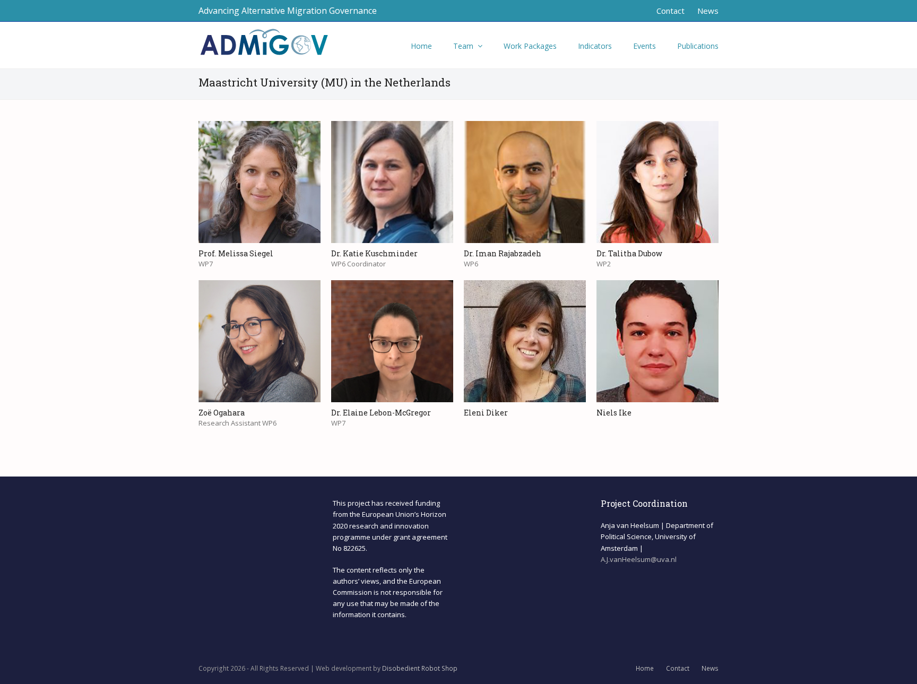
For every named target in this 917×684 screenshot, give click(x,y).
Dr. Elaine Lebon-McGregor (381, 413)
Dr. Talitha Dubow (629, 253)
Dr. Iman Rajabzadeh (502, 253)
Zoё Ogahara (221, 413)
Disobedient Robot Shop (419, 668)
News (710, 668)
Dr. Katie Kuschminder (374, 253)
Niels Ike (613, 413)
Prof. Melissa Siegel (235, 253)
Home (645, 668)
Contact (677, 668)
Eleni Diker (486, 413)
